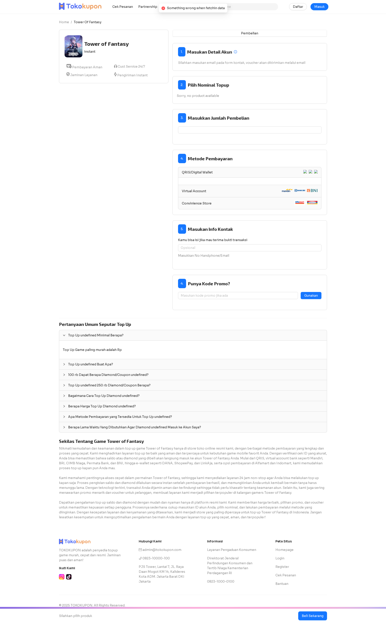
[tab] (249, 172)
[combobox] (236, 6)
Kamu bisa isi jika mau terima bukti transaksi (212, 240)
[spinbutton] (249, 130)
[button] (193, 335)
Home (64, 22)
